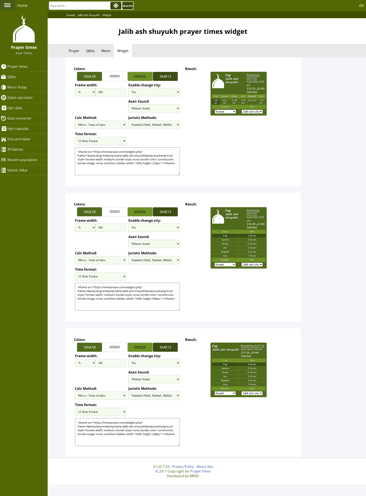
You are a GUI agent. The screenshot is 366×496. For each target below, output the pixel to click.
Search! (128, 6)
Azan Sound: (139, 101)
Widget (123, 50)
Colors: (80, 68)
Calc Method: (86, 117)
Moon (106, 50)
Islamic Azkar (17, 170)
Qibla (11, 76)
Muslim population (22, 159)
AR (361, 5)
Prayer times (17, 66)
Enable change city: (144, 85)
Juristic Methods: (142, 117)
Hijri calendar (18, 128)
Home (22, 5)
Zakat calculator (20, 97)
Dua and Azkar (18, 139)
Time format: (86, 134)
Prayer (74, 50)
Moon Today (17, 87)
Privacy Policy (183, 466)
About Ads (205, 466)
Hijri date (14, 108)
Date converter (19, 118)
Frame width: (86, 85)
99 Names (15, 149)
